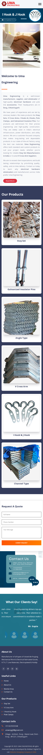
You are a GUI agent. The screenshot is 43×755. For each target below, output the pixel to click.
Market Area (9, 689)
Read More (10, 181)
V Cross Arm (21, 386)
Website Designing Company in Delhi (23, 752)
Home (6, 681)
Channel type (21, 483)
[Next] (1, 16)
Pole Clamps (8, 714)
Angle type (21, 338)
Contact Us (8, 692)
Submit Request (22, 543)
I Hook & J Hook (21, 435)
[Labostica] (11, 4)
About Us (7, 685)
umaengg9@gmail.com (14, 730)
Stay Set (21, 240)
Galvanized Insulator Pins (21, 289)
